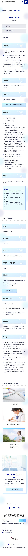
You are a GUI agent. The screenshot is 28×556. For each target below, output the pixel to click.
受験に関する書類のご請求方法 (14, 105)
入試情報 (10, 10)
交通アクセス (9, 291)
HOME (4, 10)
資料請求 (9, 553)
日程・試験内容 (10, 31)
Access (23, 520)
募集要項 (8, 26)
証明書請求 (18, 553)
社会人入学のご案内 (14, 489)
